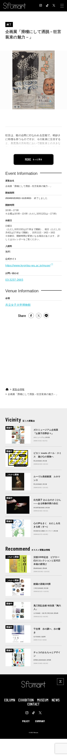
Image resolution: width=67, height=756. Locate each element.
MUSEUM (42, 700)
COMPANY (40, 721)
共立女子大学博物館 (18, 304)
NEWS (56, 700)
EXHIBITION (26, 700)
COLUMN (9, 700)
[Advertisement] (33, 351)
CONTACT (33, 704)
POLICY (26, 721)
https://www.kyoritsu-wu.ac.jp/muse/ (27, 265)
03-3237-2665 (14, 279)
